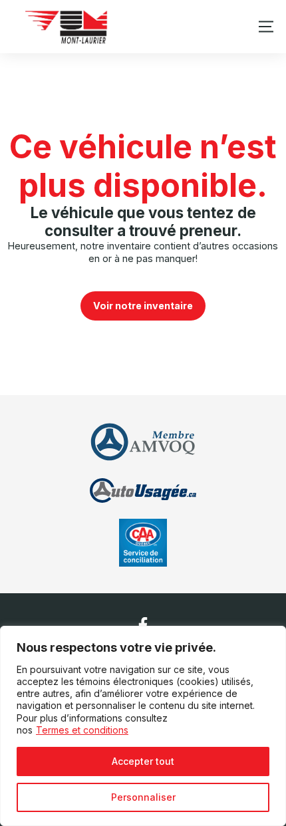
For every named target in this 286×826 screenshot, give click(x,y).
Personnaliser (143, 797)
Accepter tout (143, 761)
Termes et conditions (82, 730)
